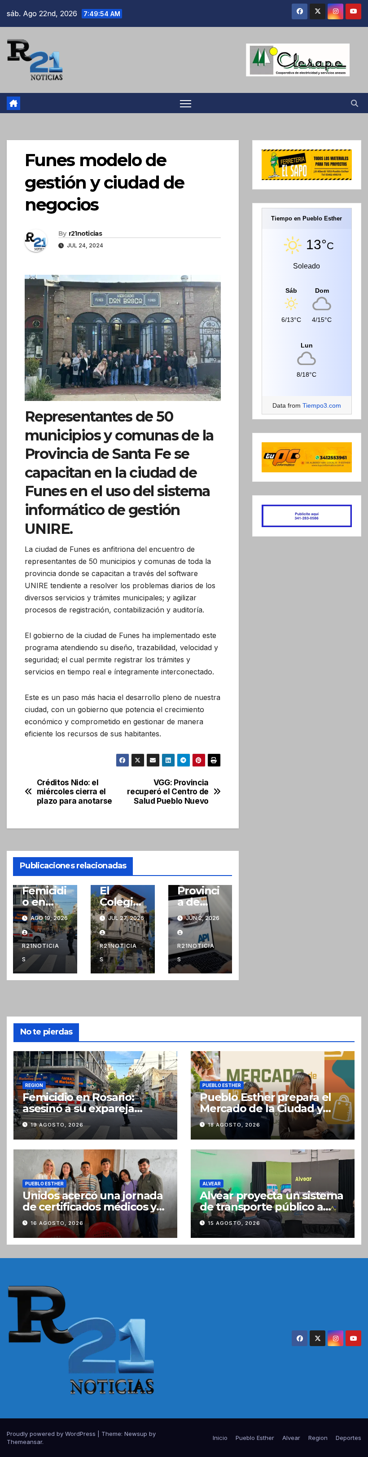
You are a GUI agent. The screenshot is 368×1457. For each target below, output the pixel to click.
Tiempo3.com (321, 405)
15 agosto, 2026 (234, 1223)
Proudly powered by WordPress (52, 1433)
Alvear (211, 1183)
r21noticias (85, 233)
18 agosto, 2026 (234, 1125)
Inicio (220, 1437)
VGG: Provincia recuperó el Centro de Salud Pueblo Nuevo (168, 792)
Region (34, 1085)
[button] (354, 103)
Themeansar (24, 1441)
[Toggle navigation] (186, 103)
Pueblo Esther (221, 1085)
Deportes (348, 1437)
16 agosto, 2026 (57, 1223)
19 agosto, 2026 (57, 1125)
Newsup (135, 1433)
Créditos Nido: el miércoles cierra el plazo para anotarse (74, 792)
